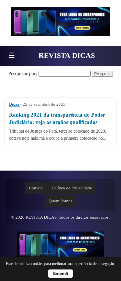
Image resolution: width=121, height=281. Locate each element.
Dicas (14, 104)
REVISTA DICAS (67, 55)
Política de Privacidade (72, 188)
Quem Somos (60, 201)
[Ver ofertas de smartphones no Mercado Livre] (60, 23)
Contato (36, 188)
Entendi (60, 273)
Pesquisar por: (22, 73)
